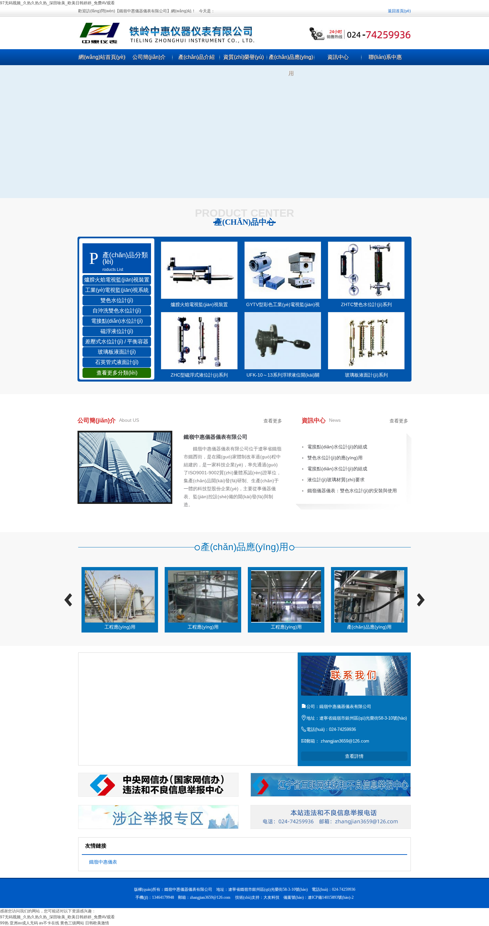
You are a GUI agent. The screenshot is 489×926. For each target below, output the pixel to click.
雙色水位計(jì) (116, 300)
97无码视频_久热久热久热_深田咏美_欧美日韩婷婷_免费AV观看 (57, 3)
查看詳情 (354, 756)
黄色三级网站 (72, 923)
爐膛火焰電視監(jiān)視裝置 (116, 280)
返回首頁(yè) (399, 11)
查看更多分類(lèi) (116, 373)
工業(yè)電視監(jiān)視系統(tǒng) (117, 291)
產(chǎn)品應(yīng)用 (291, 65)
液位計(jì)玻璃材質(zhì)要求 (336, 479)
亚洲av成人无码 (24, 923)
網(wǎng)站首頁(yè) (102, 57)
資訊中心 (338, 57)
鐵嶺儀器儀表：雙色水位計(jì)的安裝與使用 (352, 490)
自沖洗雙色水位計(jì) (116, 310)
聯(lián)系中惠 (385, 57)
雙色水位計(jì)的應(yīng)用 (335, 457)
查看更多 (272, 420)
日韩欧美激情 (97, 923)
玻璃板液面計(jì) (117, 352)
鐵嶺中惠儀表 (103, 862)
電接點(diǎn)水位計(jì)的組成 (337, 446)
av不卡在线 (49, 923)
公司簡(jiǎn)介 (149, 57)
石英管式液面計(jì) (116, 362)
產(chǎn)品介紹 (196, 57)
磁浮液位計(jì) (116, 331)
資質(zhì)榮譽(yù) (243, 57)
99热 (4, 923)
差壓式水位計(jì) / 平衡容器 (116, 341)
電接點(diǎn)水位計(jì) (117, 321)
